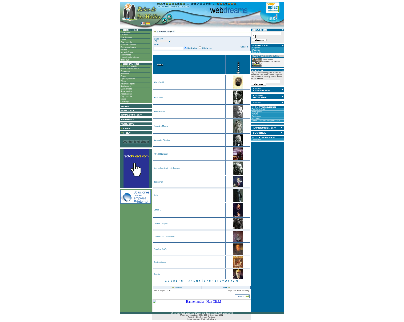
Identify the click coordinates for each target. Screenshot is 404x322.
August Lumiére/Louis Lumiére (167, 168)
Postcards (256, 52)
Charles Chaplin (160, 224)
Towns (123, 40)
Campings (124, 101)
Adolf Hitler (158, 97)
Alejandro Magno (161, 126)
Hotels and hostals (128, 66)
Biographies (256, 111)
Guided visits (126, 89)
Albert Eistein (159, 111)
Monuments (125, 55)
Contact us (256, 139)
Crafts (123, 76)
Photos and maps (128, 47)
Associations (126, 94)
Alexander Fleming (162, 140)
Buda (156, 195)
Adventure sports (128, 84)
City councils (126, 42)
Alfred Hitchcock (161, 154)
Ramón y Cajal (258, 109)
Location (124, 35)
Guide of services (128, 45)
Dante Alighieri (160, 262)
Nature (254, 114)
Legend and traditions (129, 57)
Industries (124, 74)
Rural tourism (126, 91)
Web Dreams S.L (225, 313)
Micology (255, 118)
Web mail (255, 50)
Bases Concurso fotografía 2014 (265, 121)
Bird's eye (124, 60)
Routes (123, 50)
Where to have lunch (129, 69)
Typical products (127, 79)
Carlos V (157, 210)
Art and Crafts (126, 52)
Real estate (125, 86)
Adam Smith (159, 82)
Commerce (125, 71)
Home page (125, 32)
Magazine (255, 48)
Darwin (157, 274)
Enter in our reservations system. (271, 60)
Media (123, 99)
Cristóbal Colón (160, 249)
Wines (123, 81)
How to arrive (126, 37)
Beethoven (158, 182)
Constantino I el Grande (164, 236)
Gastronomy (257, 116)
